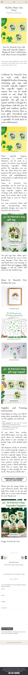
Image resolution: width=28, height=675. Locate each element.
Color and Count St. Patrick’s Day (14, 338)
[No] (26, 671)
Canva (18, 265)
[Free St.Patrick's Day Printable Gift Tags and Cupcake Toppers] (4, 557)
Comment (4, 607)
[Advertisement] (14, 660)
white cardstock (6, 423)
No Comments (14, 552)
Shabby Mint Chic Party (14, 9)
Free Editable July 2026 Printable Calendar (14, 574)
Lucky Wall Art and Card (14, 308)
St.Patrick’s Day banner (14, 359)
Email (3, 595)
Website (3, 601)
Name (3, 589)
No (12, 673)
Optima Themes (18, 642)
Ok (9, 673)
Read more (17, 673)
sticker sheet (5, 426)
